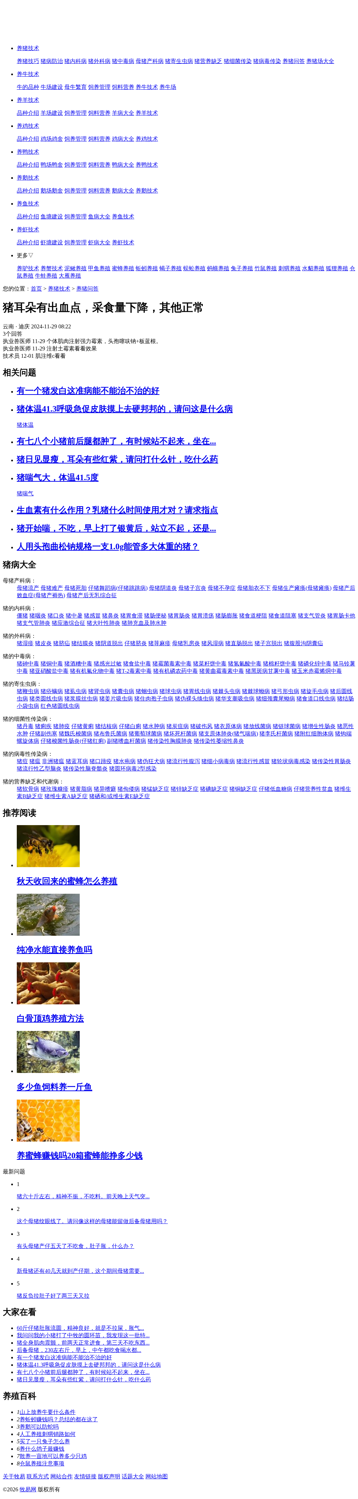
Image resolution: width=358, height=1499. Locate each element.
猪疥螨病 (52, 691)
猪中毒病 (123, 61)
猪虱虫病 (75, 691)
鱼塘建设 (52, 216)
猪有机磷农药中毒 (175, 671)
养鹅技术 (28, 178)
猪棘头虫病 (227, 691)
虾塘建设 (52, 242)
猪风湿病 (212, 643)
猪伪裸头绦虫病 (194, 699)
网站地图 (156, 1476)
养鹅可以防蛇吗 (39, 1427)
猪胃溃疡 (203, 616)
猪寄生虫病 (179, 61)
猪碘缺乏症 (214, 789)
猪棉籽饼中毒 (279, 664)
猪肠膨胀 (226, 616)
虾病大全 (99, 242)
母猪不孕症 (222, 588)
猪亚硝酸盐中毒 (49, 671)
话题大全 (133, 1476)
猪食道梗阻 (253, 616)
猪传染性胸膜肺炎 (170, 741)
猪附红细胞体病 (314, 734)
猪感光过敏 (108, 664)
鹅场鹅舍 (52, 191)
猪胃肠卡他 (341, 616)
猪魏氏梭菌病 (75, 734)
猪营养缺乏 (208, 61)
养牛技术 (28, 74)
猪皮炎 (43, 643)
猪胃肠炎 (179, 616)
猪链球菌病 (287, 726)
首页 (36, 289)
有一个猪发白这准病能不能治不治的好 (88, 390)
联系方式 (38, 1476)
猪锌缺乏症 (185, 789)
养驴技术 (28, 268)
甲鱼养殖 (99, 268)
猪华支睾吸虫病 (235, 699)
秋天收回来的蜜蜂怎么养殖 (67, 881)
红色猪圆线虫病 (60, 706)
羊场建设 (52, 113)
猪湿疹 (25, 643)
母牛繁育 (75, 87)
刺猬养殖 (289, 268)
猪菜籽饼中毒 (210, 664)
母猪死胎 (75, 588)
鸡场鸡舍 (52, 139)
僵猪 (22, 616)
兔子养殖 (242, 268)
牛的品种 (28, 87)
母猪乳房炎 (186, 643)
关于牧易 (14, 1476)
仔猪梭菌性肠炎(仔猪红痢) (73, 741)
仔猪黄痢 (82, 726)
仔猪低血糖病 (275, 789)
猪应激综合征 (68, 623)
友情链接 (85, 1476)
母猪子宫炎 (192, 588)
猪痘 (22, 761)
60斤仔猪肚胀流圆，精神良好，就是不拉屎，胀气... (80, 1328)
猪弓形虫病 (285, 691)
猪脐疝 (61, 643)
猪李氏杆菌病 (276, 734)
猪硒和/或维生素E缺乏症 (119, 796)
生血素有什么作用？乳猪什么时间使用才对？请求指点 (117, 510)
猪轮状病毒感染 (290, 761)
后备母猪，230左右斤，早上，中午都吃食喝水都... (79, 1350)
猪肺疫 (61, 726)
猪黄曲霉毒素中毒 (221, 671)
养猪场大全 (320, 61)
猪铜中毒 (52, 664)
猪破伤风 (201, 726)
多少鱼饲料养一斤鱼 (54, 1087)
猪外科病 (99, 61)
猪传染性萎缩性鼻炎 (219, 741)
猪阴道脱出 (109, 643)
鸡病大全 (123, 139)
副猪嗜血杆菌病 (126, 741)
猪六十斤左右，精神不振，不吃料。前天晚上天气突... (83, 1196)
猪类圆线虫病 (46, 699)
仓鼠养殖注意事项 (42, 1463)
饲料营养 (123, 87)
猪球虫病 (170, 691)
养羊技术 (28, 100)
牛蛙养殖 (46, 276)
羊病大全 (123, 113)
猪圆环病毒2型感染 (133, 769)
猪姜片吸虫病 (116, 699)
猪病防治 (52, 61)
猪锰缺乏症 (155, 789)
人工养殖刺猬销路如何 (48, 1434)
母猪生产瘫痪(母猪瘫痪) (301, 588)
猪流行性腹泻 (183, 761)
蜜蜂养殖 (123, 268)
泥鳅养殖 (75, 268)
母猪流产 (28, 588)
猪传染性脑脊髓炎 (85, 769)
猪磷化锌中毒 (314, 664)
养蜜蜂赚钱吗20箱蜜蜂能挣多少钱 (80, 1155)
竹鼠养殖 (266, 268)
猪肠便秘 (155, 616)
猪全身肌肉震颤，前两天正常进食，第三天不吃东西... (83, 1343)
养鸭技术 (28, 152)
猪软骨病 (28, 789)
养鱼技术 (28, 204)
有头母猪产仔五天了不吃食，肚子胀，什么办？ (75, 1246)
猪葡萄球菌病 (145, 734)
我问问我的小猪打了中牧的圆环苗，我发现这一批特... (83, 1335)
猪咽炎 (37, 616)
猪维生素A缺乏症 (66, 796)
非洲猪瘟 (53, 761)
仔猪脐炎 (135, 643)
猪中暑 (74, 616)
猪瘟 (35, 761)
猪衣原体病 (228, 726)
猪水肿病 (154, 726)
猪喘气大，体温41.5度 (58, 477)
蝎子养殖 (170, 268)
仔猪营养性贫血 (313, 789)
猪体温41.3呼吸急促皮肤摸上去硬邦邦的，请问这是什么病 (125, 408)
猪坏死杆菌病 (180, 734)
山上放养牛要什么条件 (48, 1412)
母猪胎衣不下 (254, 588)
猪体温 (25, 425)
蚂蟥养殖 (218, 268)
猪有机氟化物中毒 (92, 671)
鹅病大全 (123, 191)
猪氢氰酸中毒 (245, 664)
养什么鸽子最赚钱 (42, 1449)
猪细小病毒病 (218, 761)
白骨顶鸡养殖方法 (50, 1018)
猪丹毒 (25, 726)
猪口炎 (56, 616)
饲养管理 (99, 87)
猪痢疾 (43, 726)
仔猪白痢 (130, 726)
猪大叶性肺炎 (103, 623)
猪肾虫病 (99, 691)
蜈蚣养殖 (194, 268)
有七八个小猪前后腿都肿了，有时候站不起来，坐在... (116, 441)
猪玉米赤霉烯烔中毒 (317, 671)
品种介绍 (28, 113)
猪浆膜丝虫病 (81, 699)
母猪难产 (52, 588)
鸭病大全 (123, 165)
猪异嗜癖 (105, 789)
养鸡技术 (28, 126)
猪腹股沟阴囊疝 (303, 643)
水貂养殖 (313, 268)
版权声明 (109, 1476)
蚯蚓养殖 (147, 268)
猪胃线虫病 (197, 691)
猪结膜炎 (82, 643)
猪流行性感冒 (253, 761)
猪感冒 (92, 616)
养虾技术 (28, 229)
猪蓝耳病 (77, 761)
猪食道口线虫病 (316, 699)
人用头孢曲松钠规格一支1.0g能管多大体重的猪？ (108, 546)
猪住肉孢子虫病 (153, 699)
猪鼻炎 (110, 616)
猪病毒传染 (267, 61)
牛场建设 (52, 87)
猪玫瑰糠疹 (55, 789)
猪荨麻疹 (159, 643)
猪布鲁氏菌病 (110, 734)
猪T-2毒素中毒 (134, 671)
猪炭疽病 (177, 726)
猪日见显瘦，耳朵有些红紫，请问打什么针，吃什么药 (117, 459)
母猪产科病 (150, 61)
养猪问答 (293, 61)
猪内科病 (75, 61)
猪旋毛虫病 (315, 691)
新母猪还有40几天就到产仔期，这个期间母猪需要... (80, 1271)
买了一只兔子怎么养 (45, 1441)
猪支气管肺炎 (33, 623)
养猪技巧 (28, 61)
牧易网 (28, 1489)
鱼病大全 (99, 216)
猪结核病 (106, 726)
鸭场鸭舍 (52, 165)
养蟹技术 (52, 268)
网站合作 (61, 1476)
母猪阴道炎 (163, 588)
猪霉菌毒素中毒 (172, 664)
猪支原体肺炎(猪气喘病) (228, 734)
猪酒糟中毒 (78, 664)
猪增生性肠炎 (319, 726)
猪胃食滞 (131, 616)
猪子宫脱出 (268, 643)
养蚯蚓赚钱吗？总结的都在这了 (59, 1419)
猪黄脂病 (81, 789)
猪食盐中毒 (137, 664)
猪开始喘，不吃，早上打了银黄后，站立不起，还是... (116, 528)
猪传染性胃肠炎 (331, 761)
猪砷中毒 (28, 664)
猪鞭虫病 (28, 691)
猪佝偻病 (128, 789)
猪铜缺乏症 (243, 789)
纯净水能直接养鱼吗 (54, 949)
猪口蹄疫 (101, 761)
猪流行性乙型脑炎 (39, 769)
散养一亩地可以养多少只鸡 (53, 1456)
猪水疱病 (124, 761)
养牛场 (167, 87)
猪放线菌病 (257, 726)
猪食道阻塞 (282, 616)
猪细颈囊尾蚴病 (275, 699)
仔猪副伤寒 (43, 734)
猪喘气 (25, 493)
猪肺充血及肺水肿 (144, 623)
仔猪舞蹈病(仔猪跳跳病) (118, 588)
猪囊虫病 (123, 691)
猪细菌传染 (238, 61)
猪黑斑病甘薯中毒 (267, 671)
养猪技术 (28, 48)
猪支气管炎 (312, 616)
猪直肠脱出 (239, 643)
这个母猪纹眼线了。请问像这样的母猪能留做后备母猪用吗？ (92, 1221)
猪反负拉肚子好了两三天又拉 (53, 1296)
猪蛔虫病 (147, 691)
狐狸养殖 (337, 268)
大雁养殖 (70, 276)
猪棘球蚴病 (256, 691)
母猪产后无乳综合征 (91, 595)
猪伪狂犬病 (151, 761)
